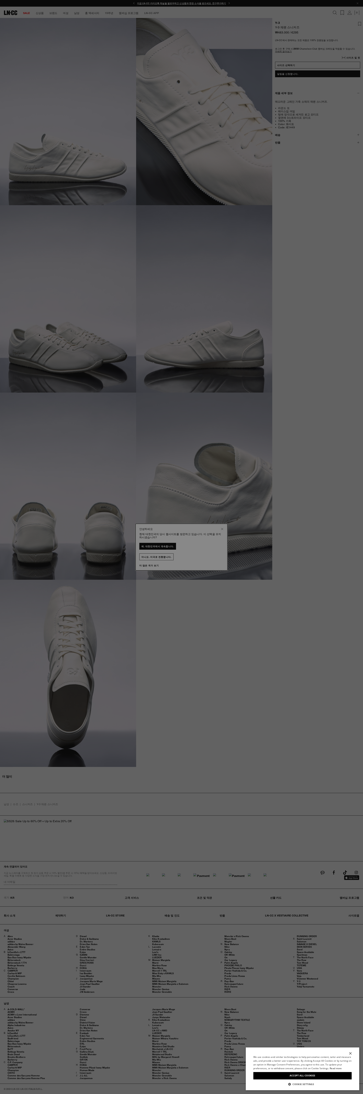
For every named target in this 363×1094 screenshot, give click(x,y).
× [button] (350, 1053)
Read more (336, 1068)
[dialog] (302, 1068)
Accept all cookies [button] (302, 1075)
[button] (302, 1084)
